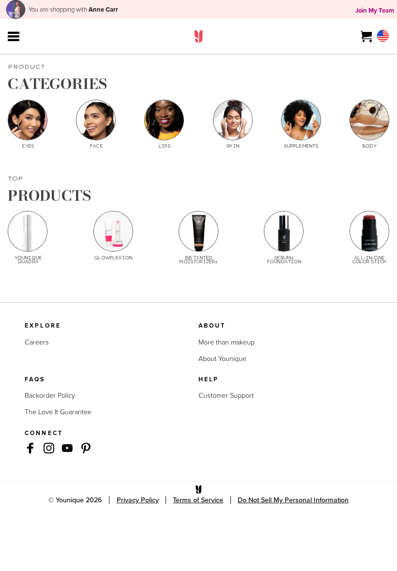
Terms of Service (198, 500)
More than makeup (226, 341)
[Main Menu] (13, 36)
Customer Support (226, 395)
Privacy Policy (138, 500)
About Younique (222, 358)
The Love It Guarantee (58, 411)
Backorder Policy (50, 395)
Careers (37, 341)
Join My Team (374, 10)
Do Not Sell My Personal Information (293, 500)
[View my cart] (367, 36)
